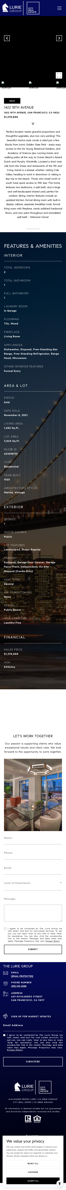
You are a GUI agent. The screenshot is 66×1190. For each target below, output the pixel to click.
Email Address (13, 1025)
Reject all (33, 1163)
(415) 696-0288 (18, 986)
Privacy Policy (53, 941)
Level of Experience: (17, 882)
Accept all (33, 1181)
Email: (8, 867)
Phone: (8, 852)
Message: (10, 898)
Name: (8, 837)
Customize (33, 1172)
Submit (33, 949)
